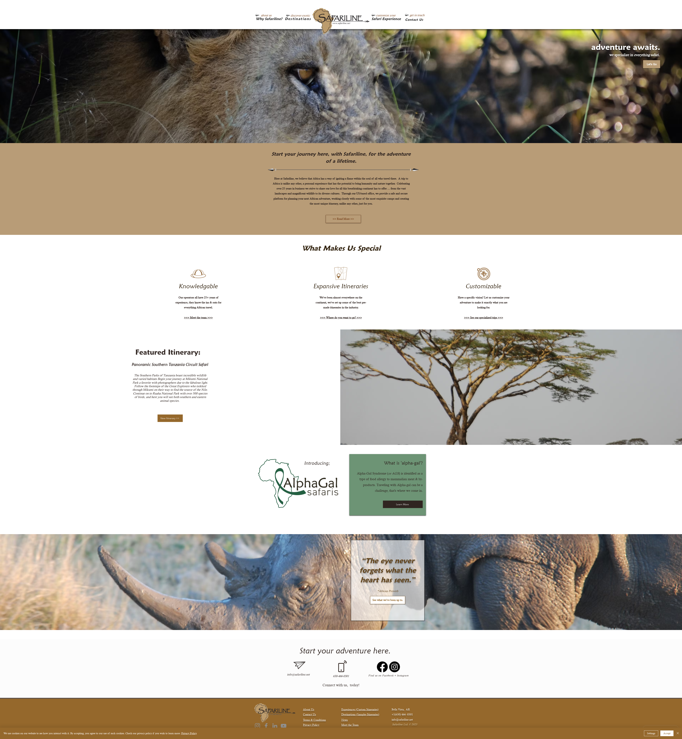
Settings (651, 733)
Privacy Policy (189, 733)
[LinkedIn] (274, 725)
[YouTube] (283, 725)
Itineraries (372, 714)
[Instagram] (394, 666)
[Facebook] (382, 666)
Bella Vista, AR (401, 709)
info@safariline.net (298, 674)
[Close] (678, 733)
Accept (666, 733)
